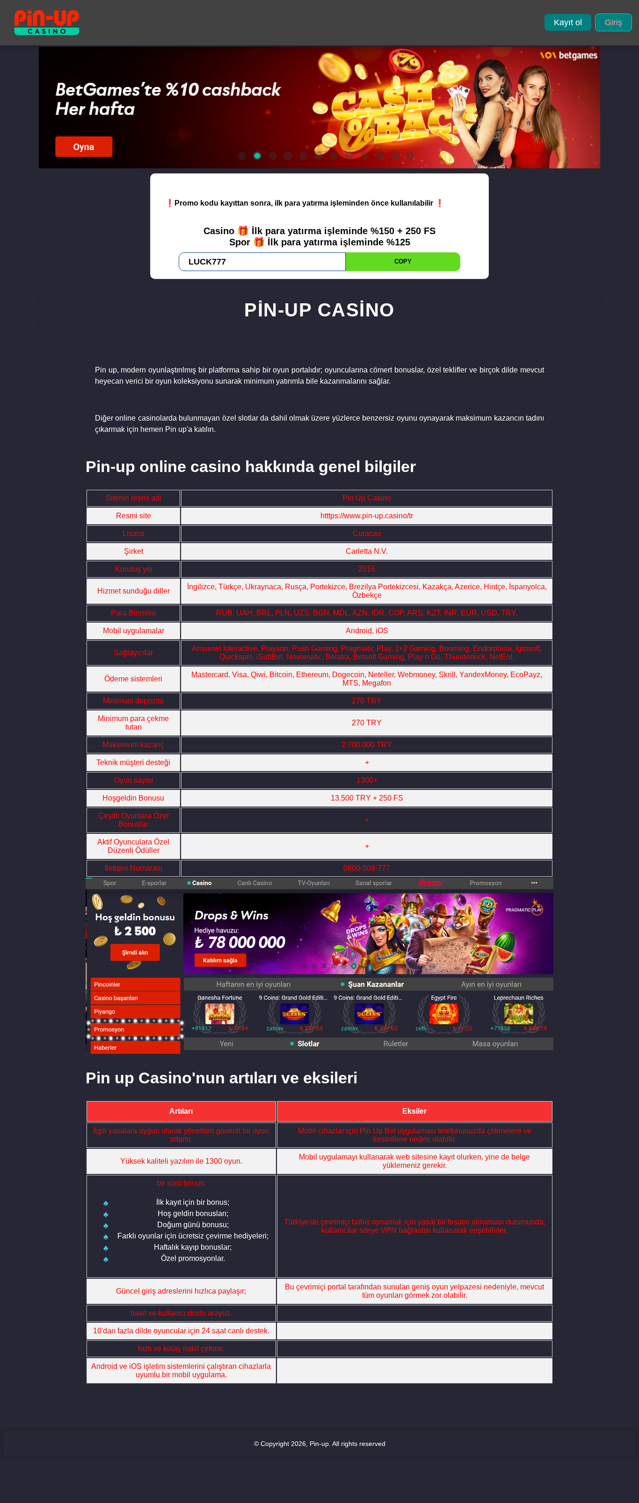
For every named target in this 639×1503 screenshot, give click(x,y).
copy (403, 261)
